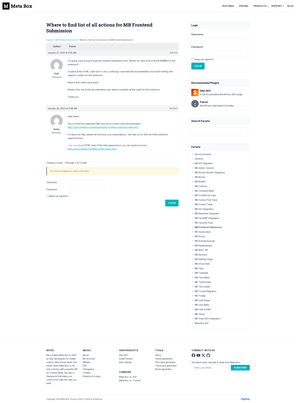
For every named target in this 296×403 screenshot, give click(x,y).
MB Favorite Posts (204, 222)
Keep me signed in (58, 196)
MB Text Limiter (202, 286)
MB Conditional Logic (205, 195)
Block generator (163, 369)
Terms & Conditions (93, 399)
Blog (290, 6)
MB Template (201, 273)
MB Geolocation (203, 232)
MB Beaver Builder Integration (210, 172)
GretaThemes (126, 358)
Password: (52, 189)
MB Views (200, 314)
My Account (89, 358)
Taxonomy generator (166, 365)
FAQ (85, 365)
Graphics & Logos (92, 376)
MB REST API (201, 250)
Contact (86, 372)
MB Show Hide (202, 263)
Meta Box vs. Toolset (129, 380)
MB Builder (200, 181)
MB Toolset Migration (205, 291)
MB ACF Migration (204, 163)
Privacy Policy (76, 399)
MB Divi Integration (204, 209)
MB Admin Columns (204, 168)
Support (276, 6)
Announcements (203, 154)
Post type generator (165, 362)
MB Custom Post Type (206, 200)
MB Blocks (200, 177)
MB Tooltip (200, 295)
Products (259, 6)
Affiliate (86, 362)
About (86, 355)
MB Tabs (199, 268)
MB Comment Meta (204, 190)
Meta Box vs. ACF (128, 377)
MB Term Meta (202, 277)
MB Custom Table (204, 204)
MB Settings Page (204, 259)
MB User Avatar (202, 300)
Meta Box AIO (202, 323)
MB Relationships (203, 245)
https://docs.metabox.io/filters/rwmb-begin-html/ (92, 149)
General (199, 158)
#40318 (173, 52)
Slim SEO (123, 355)
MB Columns (201, 186)
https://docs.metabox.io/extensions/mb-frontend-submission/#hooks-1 (103, 127)
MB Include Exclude (205, 241)
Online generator (164, 358)
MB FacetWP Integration (207, 218)
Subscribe (240, 367)
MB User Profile (203, 309)
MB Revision (201, 254)
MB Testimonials (203, 282)
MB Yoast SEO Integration (207, 318)
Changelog (88, 369)
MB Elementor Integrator (207, 213)
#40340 (173, 108)
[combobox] (219, 130)
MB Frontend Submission (66, 40)
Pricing (243, 6)
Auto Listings (125, 362)
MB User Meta (202, 304)
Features (228, 6)
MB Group (200, 236)
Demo (158, 355)
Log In (172, 203)
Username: (52, 182)
